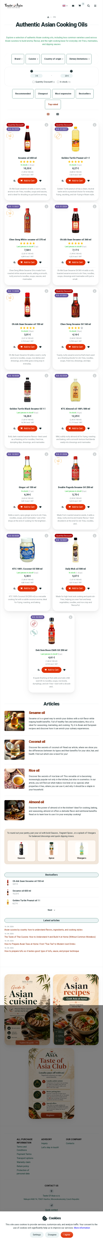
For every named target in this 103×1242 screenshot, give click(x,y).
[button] (14, 180)
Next (50, 910)
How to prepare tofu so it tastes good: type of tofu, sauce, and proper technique (41, 951)
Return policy (23, 1166)
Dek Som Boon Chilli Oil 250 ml (51, 650)
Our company (74, 1139)
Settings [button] (37, 1234)
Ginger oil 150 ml (27, 487)
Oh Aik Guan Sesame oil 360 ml (75, 239)
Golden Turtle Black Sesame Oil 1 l (27, 409)
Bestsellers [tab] (85, 93)
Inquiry (44, 1143)
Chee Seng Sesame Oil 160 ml (75, 324)
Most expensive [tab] (63, 93)
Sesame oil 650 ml (27, 158)
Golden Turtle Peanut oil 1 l (75, 158)
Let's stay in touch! (50, 1147)
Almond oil (36, 802)
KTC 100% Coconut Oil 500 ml (27, 569)
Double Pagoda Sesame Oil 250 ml (75, 487)
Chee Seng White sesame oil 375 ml (27, 239)
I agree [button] (67, 1234)
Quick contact (51, 1210)
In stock (65, 82)
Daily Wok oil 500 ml (75, 569)
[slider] (31, 71)
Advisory (46, 1139)
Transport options (25, 1158)
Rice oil (34, 770)
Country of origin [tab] (53, 59)
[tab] (48, 114)
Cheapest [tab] (43, 93)
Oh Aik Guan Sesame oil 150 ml (27, 324)
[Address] (51, 1191)
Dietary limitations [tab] (79, 59)
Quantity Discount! (45, 82)
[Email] (73, 5)
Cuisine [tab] (33, 59)
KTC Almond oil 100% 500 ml (75, 409)
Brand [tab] (18, 59)
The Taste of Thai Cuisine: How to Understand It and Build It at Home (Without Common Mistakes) (50, 937)
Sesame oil (37, 713)
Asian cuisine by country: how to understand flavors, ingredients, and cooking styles (43, 929)
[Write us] (51, 1205)
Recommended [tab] (23, 93)
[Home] (13, 5)
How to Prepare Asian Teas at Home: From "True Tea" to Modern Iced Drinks (39, 944)
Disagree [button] (52, 1234)
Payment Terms (24, 1154)
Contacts (70, 1143)
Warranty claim (23, 1162)
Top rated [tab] (53, 104)
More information (82, 1228)
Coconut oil (37, 742)
